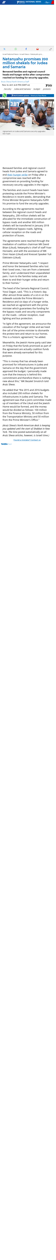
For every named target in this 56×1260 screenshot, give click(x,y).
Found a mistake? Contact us (27, 440)
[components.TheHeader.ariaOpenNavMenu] (9, 2)
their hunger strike (17, 174)
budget (37, 89)
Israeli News (24, 54)
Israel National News (10, 54)
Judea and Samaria (22, 89)
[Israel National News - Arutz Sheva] (29, 2)
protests (47, 89)
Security (7, 89)
